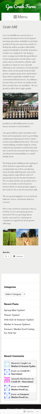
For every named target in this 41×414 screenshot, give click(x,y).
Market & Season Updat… (24, 366)
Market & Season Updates (17, 324)
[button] (9, 237)
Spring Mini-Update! (14, 310)
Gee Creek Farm (20, 6)
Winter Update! (12, 315)
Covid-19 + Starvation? (22, 382)
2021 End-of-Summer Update (19, 320)
